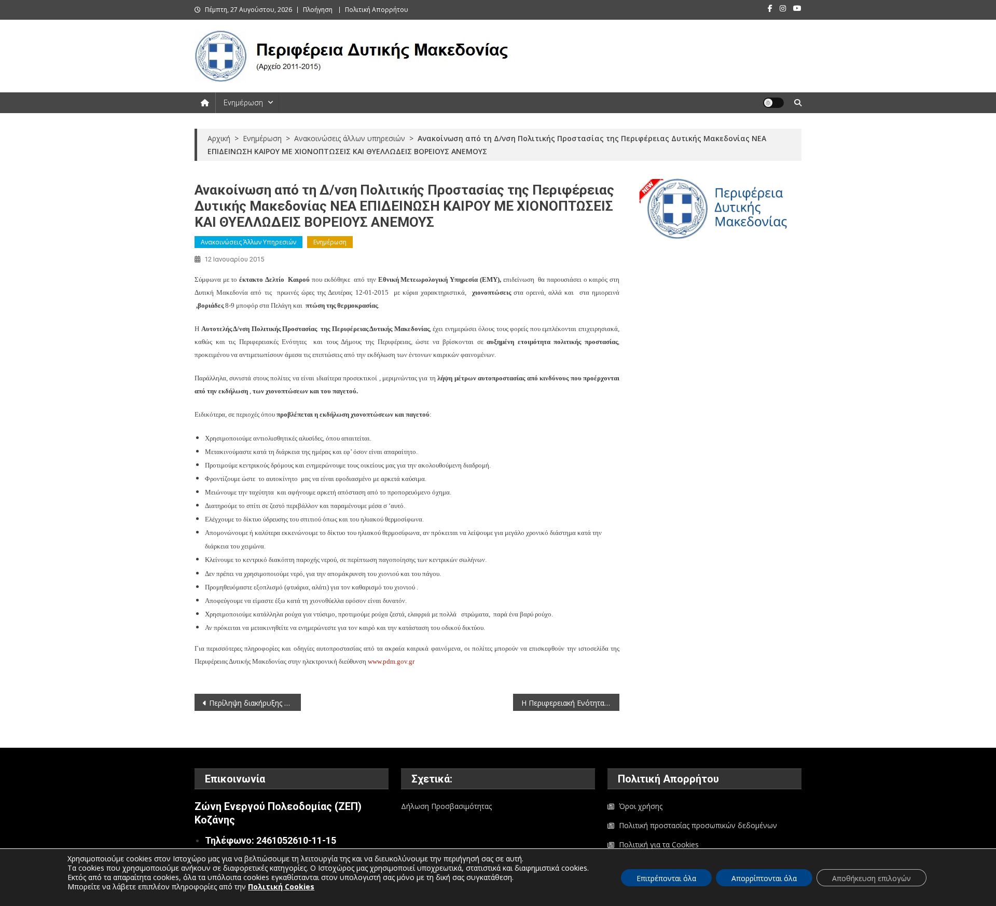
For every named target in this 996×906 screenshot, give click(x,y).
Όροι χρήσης (640, 806)
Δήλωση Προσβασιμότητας (446, 806)
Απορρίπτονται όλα (764, 878)
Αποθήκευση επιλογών (871, 878)
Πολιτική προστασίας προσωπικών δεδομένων (698, 825)
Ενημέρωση (243, 103)
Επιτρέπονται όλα (666, 878)
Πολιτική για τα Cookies (659, 844)
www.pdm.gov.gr (391, 661)
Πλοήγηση (318, 9)
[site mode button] (773, 103)
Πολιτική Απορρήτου (376, 9)
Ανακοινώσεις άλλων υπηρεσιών (248, 242)
